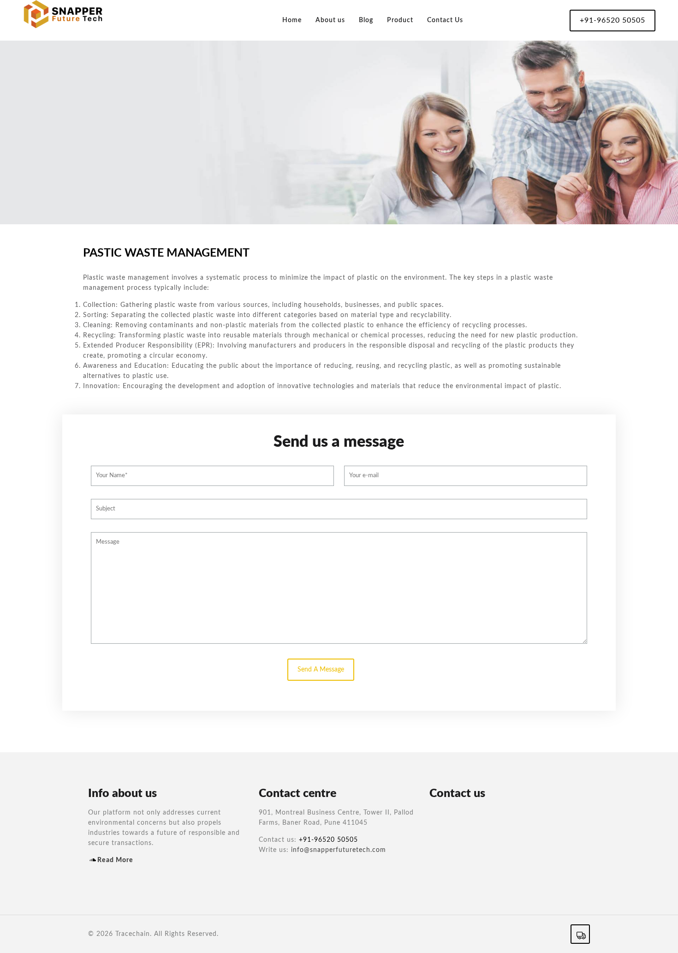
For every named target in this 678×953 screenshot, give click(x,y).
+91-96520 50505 (612, 20)
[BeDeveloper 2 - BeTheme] (63, 17)
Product (400, 20)
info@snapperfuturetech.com (338, 850)
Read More (115, 860)
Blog (366, 20)
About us (330, 20)
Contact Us (445, 20)
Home (292, 20)
